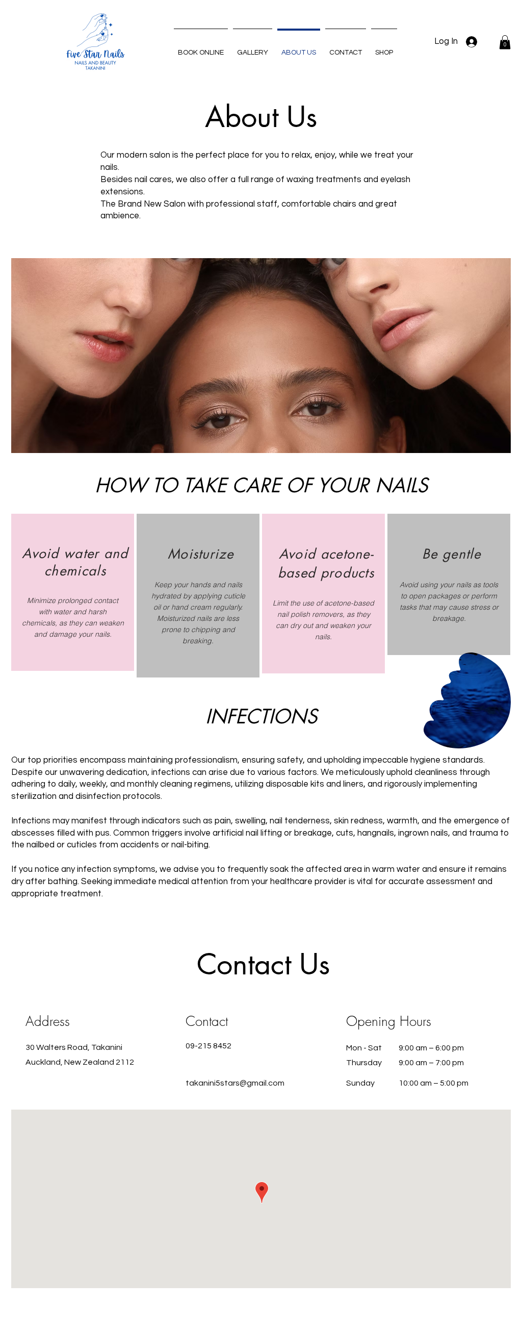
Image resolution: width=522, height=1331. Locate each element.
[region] (72, 592)
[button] (505, 42)
